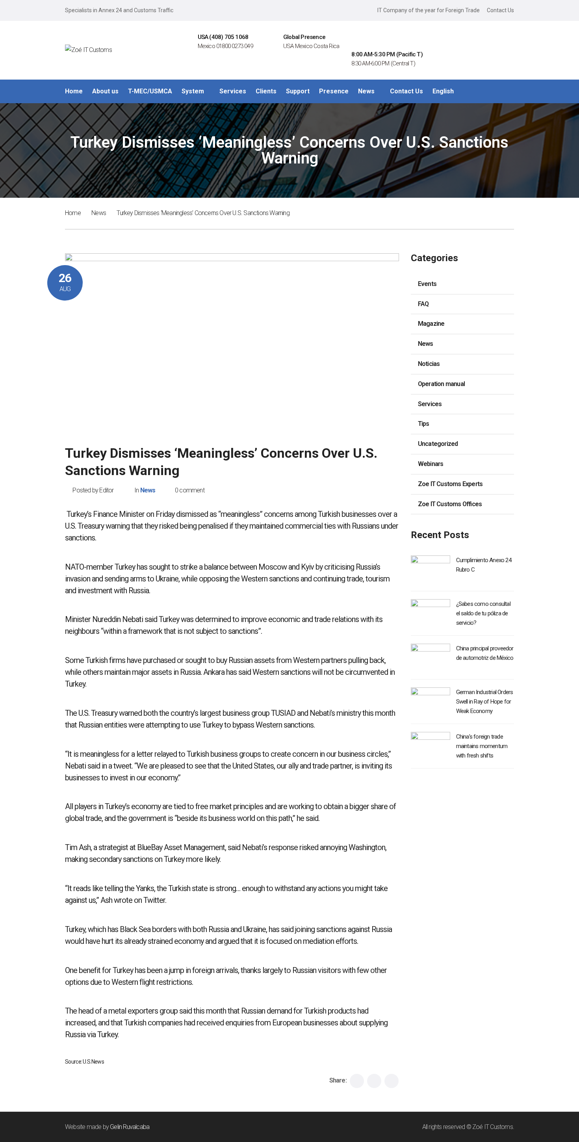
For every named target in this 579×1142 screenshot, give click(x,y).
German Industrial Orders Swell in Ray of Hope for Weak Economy (484, 702)
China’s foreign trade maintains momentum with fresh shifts (482, 746)
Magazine (431, 323)
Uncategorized (438, 444)
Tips (423, 423)
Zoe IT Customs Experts (450, 484)
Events (427, 284)
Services (430, 404)
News (98, 213)
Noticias (429, 364)
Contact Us (500, 10)
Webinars (431, 464)
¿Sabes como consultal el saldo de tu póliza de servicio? (483, 613)
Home (73, 213)
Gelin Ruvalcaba (129, 1127)
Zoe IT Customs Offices (450, 504)
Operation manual (441, 384)
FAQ (423, 304)
